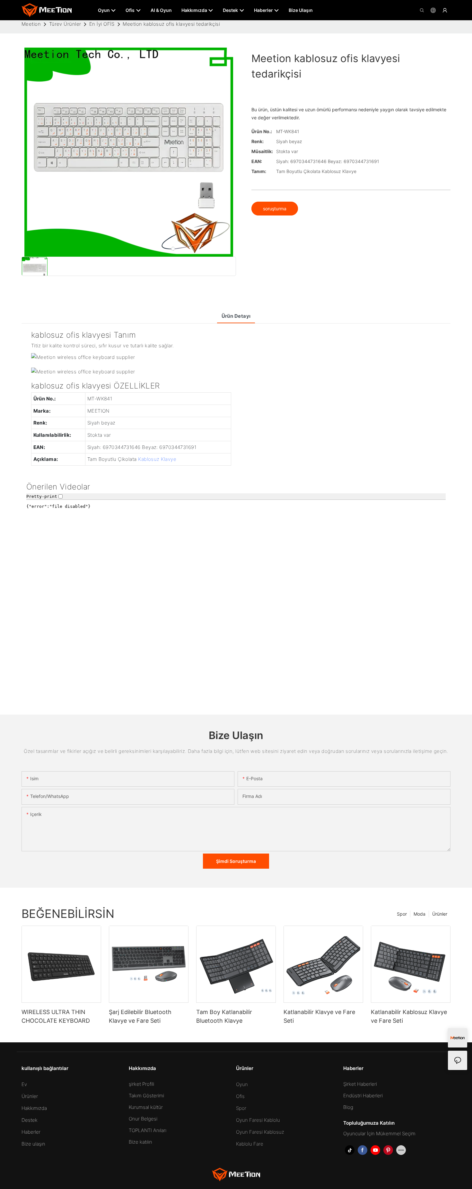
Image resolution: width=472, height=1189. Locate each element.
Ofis (240, 1096)
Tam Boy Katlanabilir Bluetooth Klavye (224, 1016)
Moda (419, 914)
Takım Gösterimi (146, 1096)
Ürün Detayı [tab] (236, 316)
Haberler (31, 1132)
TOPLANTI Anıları (147, 1130)
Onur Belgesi (143, 1119)
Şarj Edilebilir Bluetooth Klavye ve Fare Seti (140, 1016)
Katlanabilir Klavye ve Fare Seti (319, 1016)
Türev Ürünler (65, 24)
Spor (402, 914)
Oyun (242, 1084)
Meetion (31, 24)
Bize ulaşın (33, 1144)
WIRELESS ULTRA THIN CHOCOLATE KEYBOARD (56, 1016)
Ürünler (439, 914)
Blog (348, 1107)
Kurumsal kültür (146, 1107)
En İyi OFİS (102, 24)
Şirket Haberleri (360, 1084)
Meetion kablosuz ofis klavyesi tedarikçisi (171, 24)
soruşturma (274, 208)
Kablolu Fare (249, 1144)
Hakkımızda (34, 1108)
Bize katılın (140, 1142)
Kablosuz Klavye (157, 459)
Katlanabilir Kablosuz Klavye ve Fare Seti (409, 1016)
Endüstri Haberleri (363, 1096)
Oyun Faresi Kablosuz (260, 1132)
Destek (30, 1120)
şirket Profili (141, 1084)
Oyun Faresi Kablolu (258, 1120)
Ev (24, 1084)
